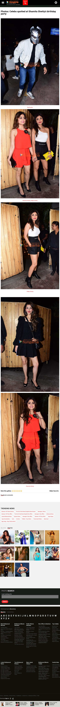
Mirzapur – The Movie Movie (7, 631)
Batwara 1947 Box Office (7, 514)
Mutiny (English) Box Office (44, 631)
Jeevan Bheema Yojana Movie (6, 633)
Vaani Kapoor (55, 633)
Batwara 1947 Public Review (30, 630)
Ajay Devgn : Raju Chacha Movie (8, 521)
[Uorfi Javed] (22, 537)
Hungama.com (55, 668)
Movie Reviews (4, 677)
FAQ (38, 695)
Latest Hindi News (56, 664)
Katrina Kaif (54, 627)
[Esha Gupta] (22, 570)
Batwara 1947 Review (18, 631)
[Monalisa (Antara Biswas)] (37, 537)
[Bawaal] (7, 553)
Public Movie (30, 624)
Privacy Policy (12, 695)
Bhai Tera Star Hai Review (19, 637)
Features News (17, 516)
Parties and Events (18, 666)
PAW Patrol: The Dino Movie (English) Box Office (44, 637)
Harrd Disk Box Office (43, 632)
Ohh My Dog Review (18, 636)
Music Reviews (55, 675)
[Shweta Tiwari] (7, 537)
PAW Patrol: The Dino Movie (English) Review (19, 630)
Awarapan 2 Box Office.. (27, 516)
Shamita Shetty (26, 200)
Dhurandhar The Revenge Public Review (31, 640)
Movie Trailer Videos (30, 668)
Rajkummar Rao (55, 641)
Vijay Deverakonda (6, 519)
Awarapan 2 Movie (42, 511)
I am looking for (7, 594)
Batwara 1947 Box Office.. (40, 516)
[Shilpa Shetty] (37, 553)
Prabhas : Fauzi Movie (26, 519)
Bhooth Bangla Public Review (30, 638)
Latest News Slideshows (6, 674)
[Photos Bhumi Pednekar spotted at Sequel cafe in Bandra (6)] (7, 570)
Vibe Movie (3, 639)
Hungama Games (55, 671)
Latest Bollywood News (7, 516)
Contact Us (24, 695)
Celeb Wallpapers (18, 668)
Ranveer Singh (55, 628)
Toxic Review (17, 627)
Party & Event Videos (30, 670)
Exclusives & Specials (30, 671)
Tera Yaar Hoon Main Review (18, 642)
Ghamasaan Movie (4, 637)
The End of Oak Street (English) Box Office (23, 514)
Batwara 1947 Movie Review (8, 511)
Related (3, 528)
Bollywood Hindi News (5, 678)
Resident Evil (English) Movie (7, 642)
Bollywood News (50, 514)
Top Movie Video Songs (31, 666)
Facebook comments (7, 495)
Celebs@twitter (55, 667)
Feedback (19, 695)
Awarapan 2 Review (18, 635)
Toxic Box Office (42, 626)
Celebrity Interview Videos (31, 667)
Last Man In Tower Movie (6, 635)
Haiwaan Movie (4, 636)
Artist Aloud (54, 670)
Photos (10, 528)
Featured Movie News (5, 667)
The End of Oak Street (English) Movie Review (26, 511)
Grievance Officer (32, 695)
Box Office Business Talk (6, 671)
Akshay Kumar (55, 626)
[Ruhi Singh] (52, 537)
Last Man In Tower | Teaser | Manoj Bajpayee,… (44, 667)
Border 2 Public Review (31, 644)
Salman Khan (55, 635)
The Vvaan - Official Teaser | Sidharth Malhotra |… (44, 676)
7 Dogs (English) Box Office (44, 627)
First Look (16, 671)
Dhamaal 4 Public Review (31, 633)
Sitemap (54, 672)
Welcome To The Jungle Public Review (31, 636)
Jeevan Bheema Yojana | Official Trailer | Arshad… (44, 671)
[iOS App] (13, 698)
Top (55, 624)
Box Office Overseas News (6, 673)
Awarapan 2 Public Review (30, 632)
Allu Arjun (54, 631)
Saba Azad (46, 519)
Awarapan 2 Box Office (39, 514)
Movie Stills (16, 670)
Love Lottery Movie (4, 640)
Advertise (6, 695)
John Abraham (55, 637)
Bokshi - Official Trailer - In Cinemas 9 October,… (44, 674)
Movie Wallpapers (18, 673)
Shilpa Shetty (34, 200)
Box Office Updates (5, 670)
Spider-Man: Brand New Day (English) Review (19, 640)
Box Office (45, 624)
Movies (3, 612)
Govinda (18, 519)
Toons (15, 674)
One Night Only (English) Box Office (44, 629)
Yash (13, 519)
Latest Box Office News (5, 668)
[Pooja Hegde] (22, 553)
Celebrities (10, 612)
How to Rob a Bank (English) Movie (6, 630)
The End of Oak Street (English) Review (18, 633)
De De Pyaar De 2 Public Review (31, 647)
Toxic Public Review (30, 627)
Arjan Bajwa (50, 516)
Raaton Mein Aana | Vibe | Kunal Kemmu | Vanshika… (44, 669)
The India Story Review (19, 644)
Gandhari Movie (4, 627)
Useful (55, 662)
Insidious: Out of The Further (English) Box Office (44, 635)
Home (1, 695)
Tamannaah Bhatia (37, 519)
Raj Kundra (30, 107)
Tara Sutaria (54, 640)
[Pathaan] (52, 553)
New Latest (29, 663)
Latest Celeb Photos (18, 667)
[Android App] (10, 698)
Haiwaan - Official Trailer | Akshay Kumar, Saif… (44, 679)
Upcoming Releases (5, 675)
